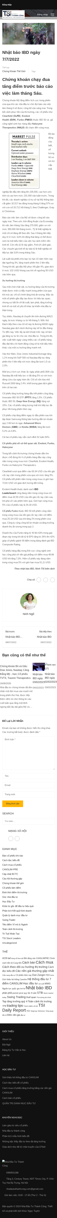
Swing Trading (16, 997)
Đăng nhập (7, 5)
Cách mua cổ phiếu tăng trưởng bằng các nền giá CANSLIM (26, 1090)
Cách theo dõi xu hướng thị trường (24, 966)
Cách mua (44, 962)
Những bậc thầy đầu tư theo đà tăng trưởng (23, 1141)
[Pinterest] (52, 580)
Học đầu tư (30, 983)
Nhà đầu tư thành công (13, 1130)
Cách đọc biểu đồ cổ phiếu (15, 1082)
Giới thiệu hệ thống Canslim (14, 979)
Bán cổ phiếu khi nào (12, 855)
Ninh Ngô (28, 614)
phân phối (7, 993)
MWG (48, 983)
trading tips (15, 1005)
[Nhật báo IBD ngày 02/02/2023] (51, 666)
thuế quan (31, 997)
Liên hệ (5, 1055)
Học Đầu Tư (8, 901)
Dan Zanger (38, 975)
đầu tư (23, 1015)
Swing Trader (8, 920)
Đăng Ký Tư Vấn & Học (14, 1050)
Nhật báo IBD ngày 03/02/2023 (39, 678)
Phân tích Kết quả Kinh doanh (17, 910)
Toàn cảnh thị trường (12, 929)
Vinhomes (41, 1011)
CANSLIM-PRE (10, 869)
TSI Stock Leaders (11, 938)
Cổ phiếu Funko (10, 511)
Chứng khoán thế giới (13, 71)
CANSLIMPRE (42, 958)
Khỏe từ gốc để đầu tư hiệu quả (17, 906)
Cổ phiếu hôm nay (24, 975)
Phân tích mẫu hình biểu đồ (15, 1136)
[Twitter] (45, 580)
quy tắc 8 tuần (30, 993)
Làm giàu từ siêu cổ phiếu (15, 1125)
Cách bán (28, 962)
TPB (4, 1006)
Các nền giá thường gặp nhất (35, 970)
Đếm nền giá (13, 1015)
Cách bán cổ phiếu (11, 1098)
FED (48, 975)
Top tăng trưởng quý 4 (14, 1001)
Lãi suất (41, 984)
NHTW (22, 989)
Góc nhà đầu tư (10, 897)
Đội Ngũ (6, 1044)
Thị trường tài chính (44, 997)
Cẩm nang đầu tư (8, 975)
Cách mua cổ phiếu (12, 865)
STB (40, 992)
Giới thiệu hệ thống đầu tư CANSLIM (20, 1077)
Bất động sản (29, 958)
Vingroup (34, 1011)
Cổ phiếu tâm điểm (11, 887)
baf (9, 958)
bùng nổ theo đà (17, 958)
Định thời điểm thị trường (14, 892)
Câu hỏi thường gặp (12, 878)
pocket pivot (17, 993)
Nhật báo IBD (39, 987)
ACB (4, 958)
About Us (7, 1039)
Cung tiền (17, 963)
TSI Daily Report (23, 1008)
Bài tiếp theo (45, 631)
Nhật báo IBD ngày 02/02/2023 (51, 678)
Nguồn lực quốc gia (10, 988)
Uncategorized (9, 943)
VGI (28, 1011)
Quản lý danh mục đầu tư (15, 915)
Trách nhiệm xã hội (31, 1006)
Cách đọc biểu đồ (11, 860)
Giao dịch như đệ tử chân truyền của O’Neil (23, 1146)
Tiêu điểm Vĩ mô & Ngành (15, 924)
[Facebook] (38, 580)
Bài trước (10, 631)
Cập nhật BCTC (10, 874)
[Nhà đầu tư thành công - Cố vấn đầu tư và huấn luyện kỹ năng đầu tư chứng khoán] (13, 14)
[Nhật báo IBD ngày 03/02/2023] (39, 666)
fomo (52, 975)
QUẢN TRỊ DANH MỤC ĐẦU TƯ (19, 1103)
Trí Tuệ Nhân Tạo (10, 933)
